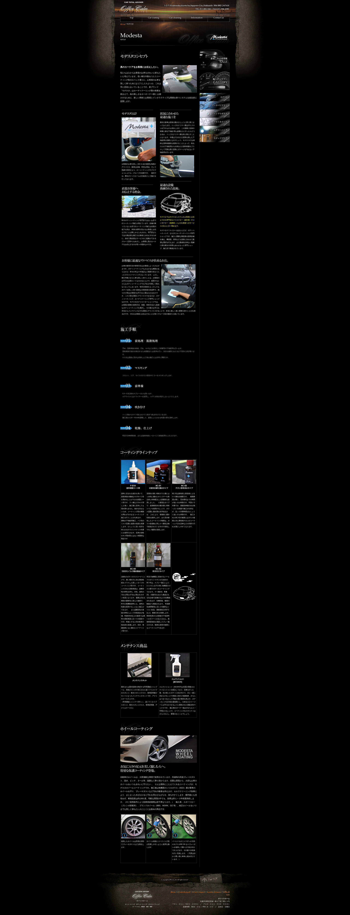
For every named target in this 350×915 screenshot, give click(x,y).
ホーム (122, 24)
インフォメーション (214, 892)
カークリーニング (198, 892)
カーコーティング (183, 892)
